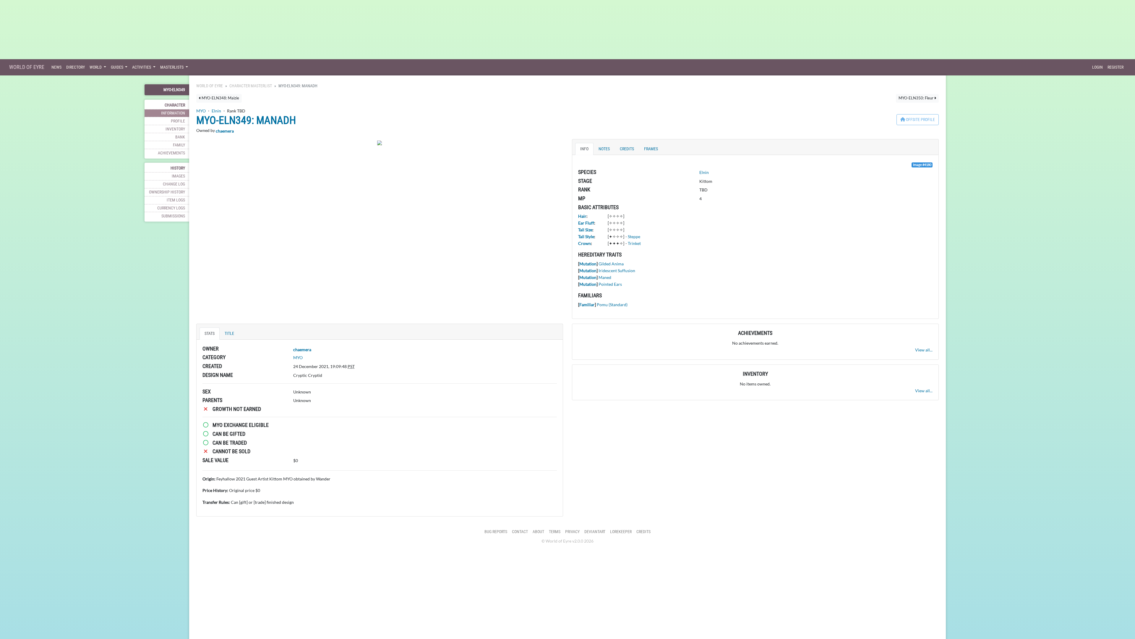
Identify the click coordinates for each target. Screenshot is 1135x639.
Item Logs (176, 200)
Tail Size (585, 229)
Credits (643, 531)
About (538, 531)
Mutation (587, 263)
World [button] (96, 67)
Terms (554, 531)
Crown (584, 243)
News (56, 67)
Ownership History (167, 192)
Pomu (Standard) (612, 304)
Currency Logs (171, 208)
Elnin (216, 110)
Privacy (572, 531)
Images (178, 176)
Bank (180, 137)
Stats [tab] (210, 333)
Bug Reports (495, 531)
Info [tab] (584, 148)
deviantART (594, 531)
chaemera (225, 130)
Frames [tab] (651, 148)
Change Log (174, 184)
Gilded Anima (611, 263)
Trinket (634, 243)
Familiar (587, 304)
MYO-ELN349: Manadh (246, 120)
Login (1097, 67)
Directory (75, 67)
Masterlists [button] (172, 67)
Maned (605, 277)
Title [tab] (229, 333)
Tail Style (586, 236)
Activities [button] (142, 67)
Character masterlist (250, 85)
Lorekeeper (621, 531)
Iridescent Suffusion (617, 270)
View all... (924, 349)
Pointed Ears (610, 284)
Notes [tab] (604, 148)
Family (179, 145)
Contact (520, 531)
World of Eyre (26, 67)
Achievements (171, 153)
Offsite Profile (920, 119)
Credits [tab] (627, 148)
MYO (201, 110)
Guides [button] (117, 67)
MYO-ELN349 (174, 89)
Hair (582, 216)
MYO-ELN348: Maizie (220, 98)
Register (1115, 67)
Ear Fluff (586, 222)
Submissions (173, 216)
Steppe (634, 236)
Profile (178, 121)
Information (173, 113)
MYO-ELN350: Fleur (916, 98)
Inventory (175, 129)
